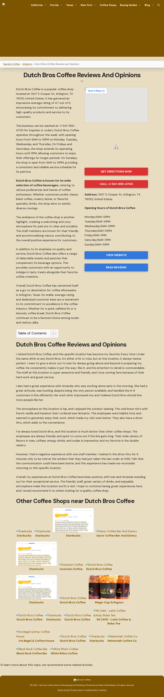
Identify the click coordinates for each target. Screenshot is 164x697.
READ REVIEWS (116, 267)
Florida (54, 5)
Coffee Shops (108, 5)
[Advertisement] (82, 34)
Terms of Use (63, 690)
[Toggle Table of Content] (51, 333)
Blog (147, 5)
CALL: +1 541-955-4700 (116, 184)
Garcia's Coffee (11, 64)
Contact (103, 690)
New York (86, 5)
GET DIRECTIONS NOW (116, 171)
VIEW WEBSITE (116, 255)
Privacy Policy (76, 690)
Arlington (27, 64)
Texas (69, 5)
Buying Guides (128, 5)
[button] (159, 5)
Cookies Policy (91, 690)
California (37, 5)
